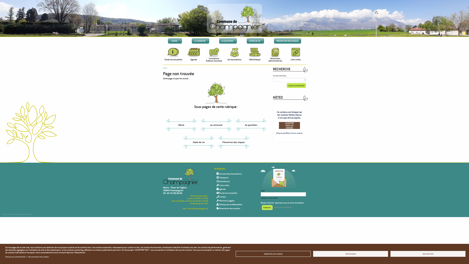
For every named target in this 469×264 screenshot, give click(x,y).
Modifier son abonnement (283, 207)
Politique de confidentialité (15, 257)
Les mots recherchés (279, 76)
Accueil (165, 68)
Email (262, 191)
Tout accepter (427, 254)
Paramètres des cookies (273, 254)
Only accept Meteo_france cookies (289, 133)
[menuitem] (175, 41)
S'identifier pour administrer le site (17, 214)
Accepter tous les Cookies (289, 125)
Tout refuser (350, 254)
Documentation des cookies (38, 257)
